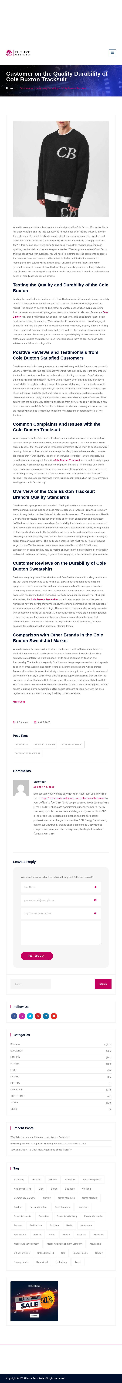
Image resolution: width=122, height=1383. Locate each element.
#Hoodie (53, 1179)
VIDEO (13, 1109)
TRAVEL (14, 1102)
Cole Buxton (21, 744)
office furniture (22, 1253)
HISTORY (15, 1083)
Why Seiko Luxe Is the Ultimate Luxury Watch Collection (39, 1137)
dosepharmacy (62, 1207)
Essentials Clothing (67, 1216)
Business (15, 1044)
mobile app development (26, 1244)
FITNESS (15, 1063)
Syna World (42, 1262)
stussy (99, 1253)
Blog (41, 1189)
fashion (18, 1225)
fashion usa (36, 1225)
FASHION (15, 1057)
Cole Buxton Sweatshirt (44, 599)
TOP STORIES (17, 1096)
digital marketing (38, 1207)
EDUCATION (16, 1050)
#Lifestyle (70, 1179)
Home (9, 88)
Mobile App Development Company (64, 1244)
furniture (54, 1225)
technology (61, 1262)
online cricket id (45, 1253)
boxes (54, 1189)
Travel (78, 1262)
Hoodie (66, 1234)
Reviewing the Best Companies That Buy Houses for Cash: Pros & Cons (48, 1143)
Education (83, 1207)
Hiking (52, 1234)
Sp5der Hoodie (80, 1253)
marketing (99, 1234)
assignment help (22, 1189)
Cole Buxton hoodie (44, 744)
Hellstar (37, 1234)
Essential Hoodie (22, 1216)
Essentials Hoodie (93, 1216)
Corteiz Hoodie (89, 1198)
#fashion (36, 1179)
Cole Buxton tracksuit (27, 753)
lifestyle (81, 1234)
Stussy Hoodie (21, 1262)
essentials (44, 1216)
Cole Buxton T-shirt (72, 744)
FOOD (13, 1070)
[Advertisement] (61, 22)
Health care (20, 1234)
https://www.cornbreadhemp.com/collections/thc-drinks (73, 798)
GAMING (14, 1076)
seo (63, 1253)
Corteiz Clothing (66, 1198)
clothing (86, 1189)
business (70, 1189)
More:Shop (19, 701)
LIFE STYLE (16, 1089)
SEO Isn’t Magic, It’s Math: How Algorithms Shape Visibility (40, 1149)
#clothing (19, 1179)
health (69, 1225)
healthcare (86, 1225)
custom (18, 1207)
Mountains (95, 1244)
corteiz (47, 1198)
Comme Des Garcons (25, 1198)
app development (92, 1179)
